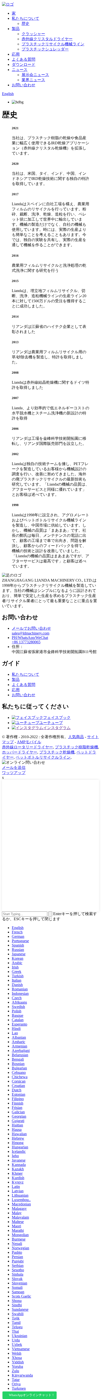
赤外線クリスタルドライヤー (47, 39)
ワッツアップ (13, 773)
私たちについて (25, 18)
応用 (16, 54)
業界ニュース (33, 80)
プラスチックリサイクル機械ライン (53, 44)
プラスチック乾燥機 (57, 752)
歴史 (25, 23)
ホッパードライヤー (19, 752)
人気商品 (76, 737)
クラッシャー (33, 34)
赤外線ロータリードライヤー (27, 747)
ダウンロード (23, 64)
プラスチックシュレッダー (45, 49)
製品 (16, 29)
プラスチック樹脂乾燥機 (76, 747)
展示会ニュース (35, 75)
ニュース (19, 70)
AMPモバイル (29, 742)
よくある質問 (23, 59)
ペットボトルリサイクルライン (43, 757)
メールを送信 (13, 767)
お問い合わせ (23, 85)
